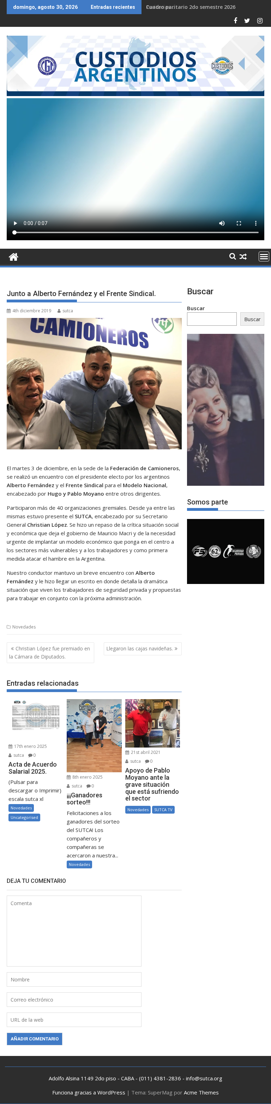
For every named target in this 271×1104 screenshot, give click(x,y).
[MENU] (264, 256)
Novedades (24, 627)
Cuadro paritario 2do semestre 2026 (190, 7)
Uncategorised (24, 817)
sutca (67, 311)
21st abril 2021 (145, 752)
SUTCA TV (163, 809)
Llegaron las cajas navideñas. (139, 648)
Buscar (196, 308)
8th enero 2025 (87, 777)
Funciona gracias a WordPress (88, 1092)
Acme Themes (201, 1092)
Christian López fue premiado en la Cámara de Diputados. (49, 652)
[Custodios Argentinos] (13, 256)
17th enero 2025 (30, 746)
